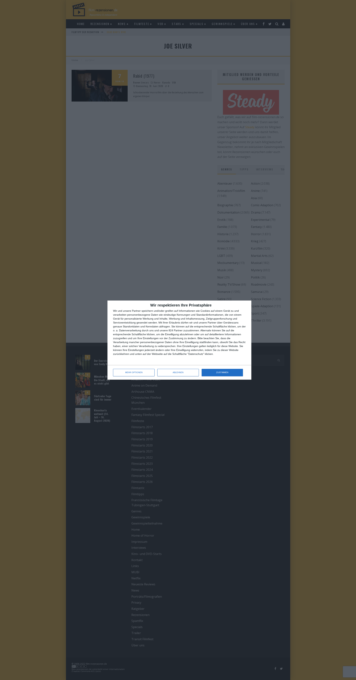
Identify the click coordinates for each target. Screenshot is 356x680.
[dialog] (179, 340)
